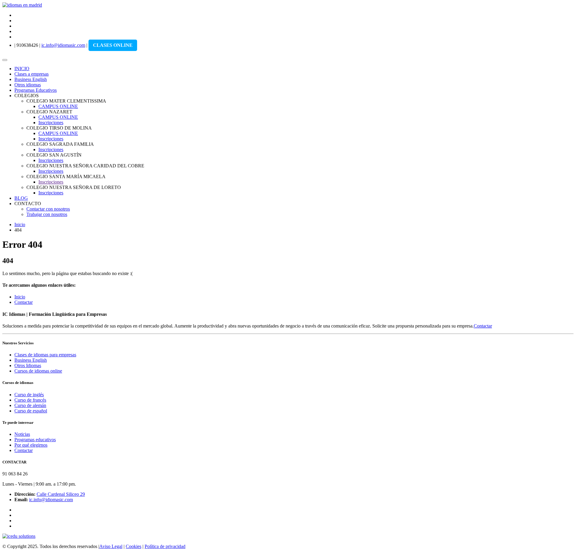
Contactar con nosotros (48, 208)
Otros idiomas (27, 84)
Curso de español (30, 410)
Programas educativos (35, 439)
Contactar (23, 302)
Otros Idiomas (27, 365)
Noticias (22, 434)
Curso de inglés (29, 394)
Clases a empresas (31, 73)
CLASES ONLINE (113, 45)
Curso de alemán (30, 405)
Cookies (133, 546)
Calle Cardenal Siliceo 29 (61, 494)
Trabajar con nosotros (46, 214)
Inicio (19, 224)
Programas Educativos (35, 90)
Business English (30, 79)
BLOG (21, 198)
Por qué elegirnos (30, 445)
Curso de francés (30, 400)
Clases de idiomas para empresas (45, 354)
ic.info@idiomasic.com (63, 45)
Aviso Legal (110, 546)
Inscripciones (50, 122)
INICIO (21, 68)
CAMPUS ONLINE (58, 106)
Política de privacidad (165, 546)
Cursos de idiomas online (38, 370)
